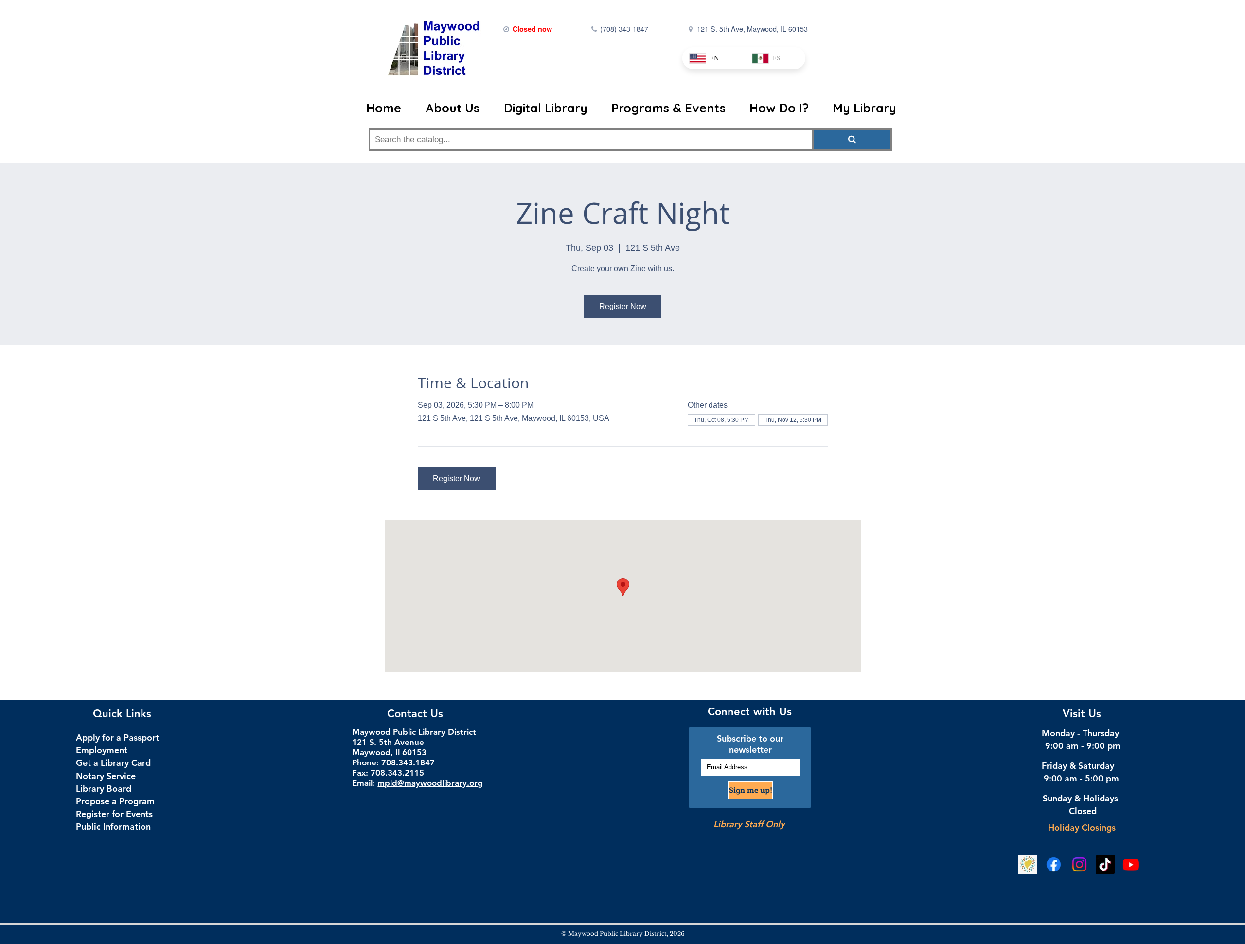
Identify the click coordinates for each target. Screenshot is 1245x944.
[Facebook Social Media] (1053, 864)
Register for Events (114, 813)
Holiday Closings (1082, 827)
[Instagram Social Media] (1079, 864)
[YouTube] (1130, 864)
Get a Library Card (113, 762)
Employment (101, 750)
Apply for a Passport (117, 737)
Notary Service (106, 775)
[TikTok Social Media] (1105, 864)
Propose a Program (115, 801)
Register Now (622, 306)
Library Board (103, 788)
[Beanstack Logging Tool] (1027, 864)
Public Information (113, 826)
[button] (457, 108)
